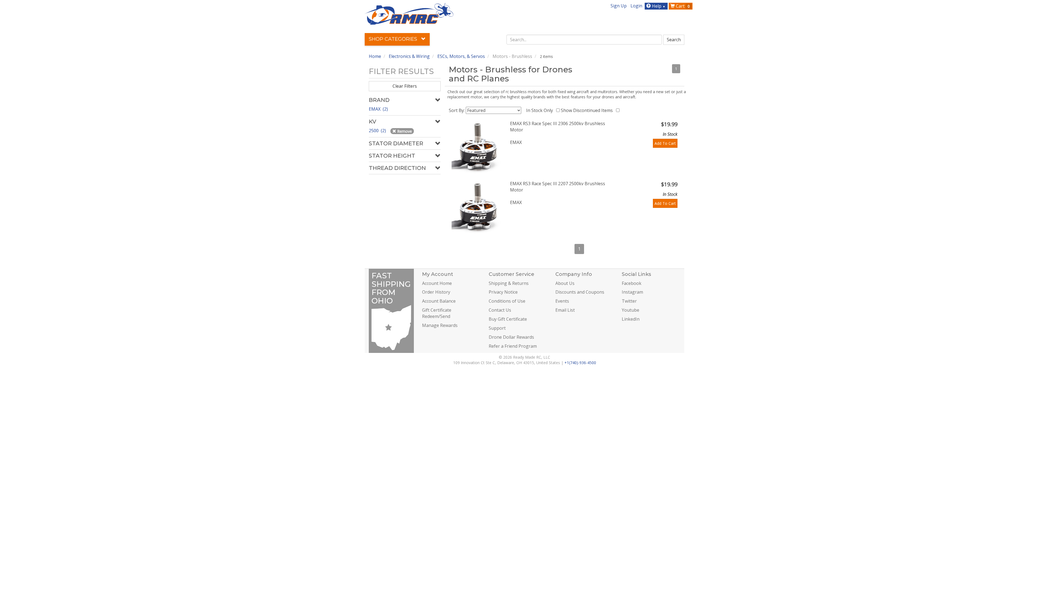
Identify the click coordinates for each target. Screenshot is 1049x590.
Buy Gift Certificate (508, 319)
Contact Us (500, 310)
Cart (682, 6)
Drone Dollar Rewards (511, 337)
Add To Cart (665, 143)
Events (562, 301)
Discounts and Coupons (579, 292)
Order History (436, 292)
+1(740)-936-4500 (580, 362)
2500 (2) (378, 131)
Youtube (630, 310)
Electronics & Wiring (409, 56)
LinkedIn (631, 319)
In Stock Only (540, 110)
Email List (565, 310)
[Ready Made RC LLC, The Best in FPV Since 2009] (409, 13)
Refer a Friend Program (513, 346)
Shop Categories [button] (394, 39)
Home (375, 56)
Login (636, 6)
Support (497, 328)
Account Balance (439, 301)
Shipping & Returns (509, 283)
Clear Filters (405, 86)
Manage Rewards (440, 325)
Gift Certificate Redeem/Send (436, 313)
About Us (564, 283)
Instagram (632, 292)
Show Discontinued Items (588, 110)
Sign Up (619, 6)
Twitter (629, 301)
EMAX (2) (378, 109)
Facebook (631, 283)
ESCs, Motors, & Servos (461, 56)
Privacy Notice (503, 292)
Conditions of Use (507, 301)
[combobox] (584, 40)
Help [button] (658, 6)
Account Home (437, 283)
